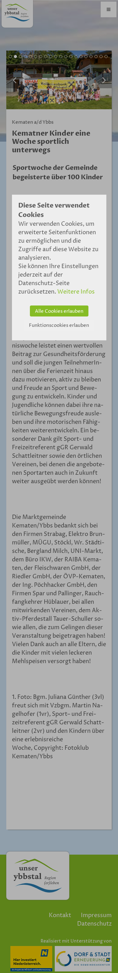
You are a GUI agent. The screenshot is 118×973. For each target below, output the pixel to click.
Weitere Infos (76, 292)
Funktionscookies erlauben (59, 325)
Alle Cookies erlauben (59, 311)
